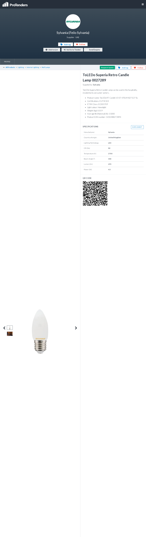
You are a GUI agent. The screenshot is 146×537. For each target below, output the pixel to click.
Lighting (21, 67)
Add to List (53, 50)
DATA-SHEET (137, 127)
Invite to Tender (73, 50)
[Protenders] (15, 3)
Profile (7, 61)
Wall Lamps (46, 67)
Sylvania (96, 85)
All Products (10, 67)
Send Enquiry (94, 50)
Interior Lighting (33, 67)
